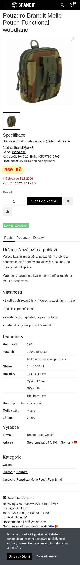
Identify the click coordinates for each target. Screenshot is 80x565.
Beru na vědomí (19, 556)
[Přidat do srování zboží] (7, 211)
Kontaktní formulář (15, 517)
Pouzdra (22, 472)
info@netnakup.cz (18, 508)
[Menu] (6, 5)
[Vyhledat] (62, 5)
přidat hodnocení (58, 141)
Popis (8, 237)
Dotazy (38, 237)
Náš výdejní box (35, 521)
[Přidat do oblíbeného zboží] (68, 201)
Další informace (46, 556)
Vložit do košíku (44, 201)
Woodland (19, 152)
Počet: (8, 192)
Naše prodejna (12, 521)
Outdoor (8, 464)
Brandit (19, 147)
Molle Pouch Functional (46, 479)
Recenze (23, 237)
